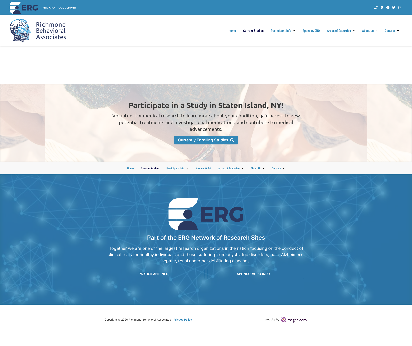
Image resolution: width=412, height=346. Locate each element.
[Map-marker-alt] (381, 7)
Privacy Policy (182, 319)
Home (232, 30)
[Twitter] (393, 7)
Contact (390, 30)
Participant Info (281, 30)
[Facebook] (387, 7)
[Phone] (376, 7)
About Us (368, 30)
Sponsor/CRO (311, 30)
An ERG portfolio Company (59, 7)
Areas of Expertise (339, 30)
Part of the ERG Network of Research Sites (206, 237)
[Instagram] (399, 7)
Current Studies (253, 30)
